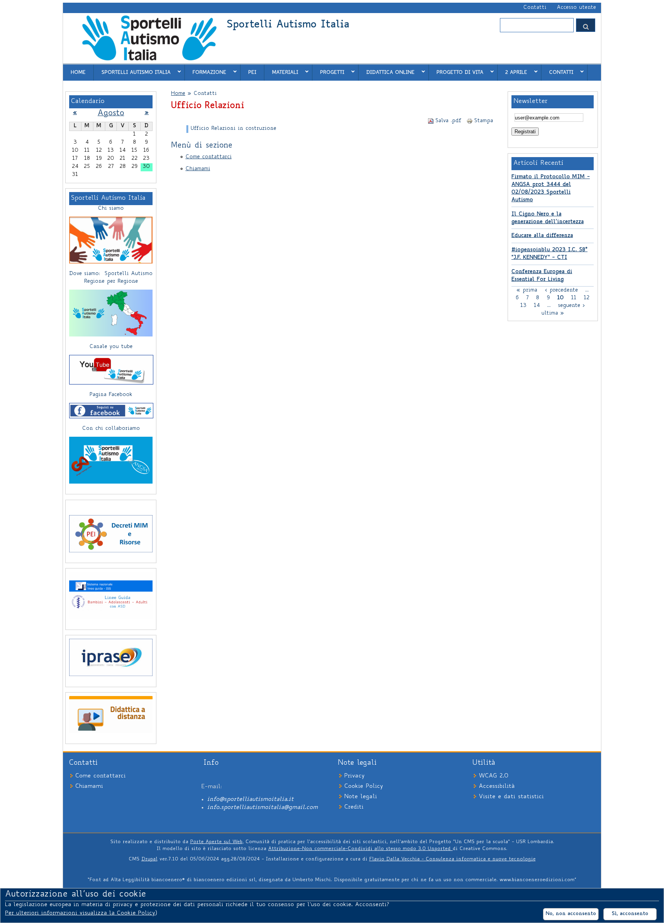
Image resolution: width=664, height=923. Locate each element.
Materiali (281, 72)
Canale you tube (111, 347)
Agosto (111, 113)
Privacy (354, 776)
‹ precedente (561, 290)
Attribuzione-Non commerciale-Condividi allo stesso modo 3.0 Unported (360, 849)
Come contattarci (209, 157)
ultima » (552, 313)
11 (573, 297)
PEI (252, 72)
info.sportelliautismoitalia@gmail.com (262, 807)
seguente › (571, 305)
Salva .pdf (448, 121)
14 (537, 305)
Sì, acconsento (630, 913)
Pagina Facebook (111, 395)
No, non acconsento (571, 913)
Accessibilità (497, 786)
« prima (526, 290)
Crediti (354, 807)
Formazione (205, 72)
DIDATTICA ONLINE (387, 72)
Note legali (360, 797)
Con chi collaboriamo (111, 428)
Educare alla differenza (542, 236)
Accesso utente (576, 7)
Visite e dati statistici (511, 797)
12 (586, 297)
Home (78, 72)
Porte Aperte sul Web (216, 842)
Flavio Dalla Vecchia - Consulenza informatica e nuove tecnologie (452, 859)
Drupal (149, 859)
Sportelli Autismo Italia (288, 25)
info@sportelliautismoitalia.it (250, 799)
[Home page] (148, 60)
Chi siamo (111, 208)
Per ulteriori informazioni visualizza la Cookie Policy (80, 913)
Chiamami (198, 169)
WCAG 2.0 (493, 776)
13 (523, 305)
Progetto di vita (456, 72)
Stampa (483, 121)
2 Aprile (512, 72)
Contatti (534, 7)
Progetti (328, 72)
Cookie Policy (363, 786)
